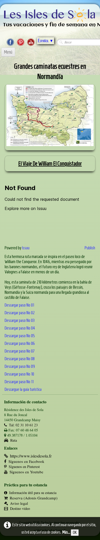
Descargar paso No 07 (20, 351)
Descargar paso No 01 (19, 305)
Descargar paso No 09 (20, 366)
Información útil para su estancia (32, 492)
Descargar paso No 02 (20, 312)
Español (45, 40)
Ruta (13, 440)
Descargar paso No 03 (20, 320)
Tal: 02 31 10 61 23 (23, 424)
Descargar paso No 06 (20, 343)
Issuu (25, 247)
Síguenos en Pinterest (24, 466)
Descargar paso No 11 (19, 381)
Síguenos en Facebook (26, 461)
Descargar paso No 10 (19, 374)
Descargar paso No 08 (20, 358)
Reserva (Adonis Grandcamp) (33, 497)
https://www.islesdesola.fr (31, 456)
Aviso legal (19, 503)
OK (75, 532)
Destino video (20, 508)
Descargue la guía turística (23, 389)
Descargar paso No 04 (20, 328)
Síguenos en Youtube (26, 471)
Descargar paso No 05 (20, 335)
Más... (66, 532)
